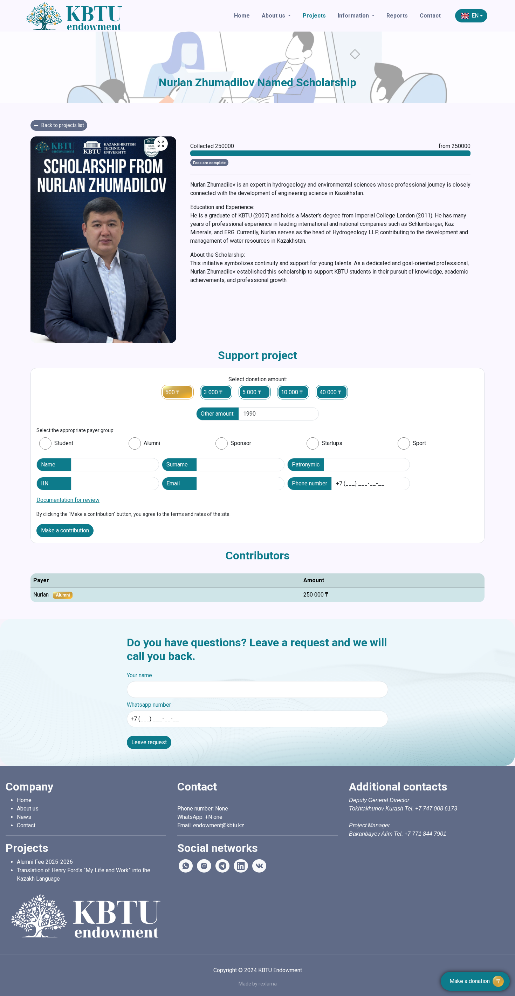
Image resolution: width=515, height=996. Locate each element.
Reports (397, 15)
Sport (419, 443)
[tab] (45, 443)
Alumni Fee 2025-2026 (45, 862)
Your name (139, 675)
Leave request (149, 742)
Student (63, 443)
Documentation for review (67, 500)
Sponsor (241, 443)
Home (242, 15)
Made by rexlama (258, 984)
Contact (430, 15)
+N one (215, 817)
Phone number (309, 483)
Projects (314, 15)
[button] (475, 981)
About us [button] (274, 15)
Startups (332, 443)
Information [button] (354, 15)
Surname (177, 464)
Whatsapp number (149, 704)
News (24, 817)
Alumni (152, 443)
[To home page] (103, 16)
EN (475, 15)
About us (28, 808)
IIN (44, 483)
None (221, 808)
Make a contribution (65, 530)
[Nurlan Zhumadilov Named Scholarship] (161, 143)
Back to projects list (62, 125)
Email (173, 483)
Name (48, 464)
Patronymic (306, 464)
